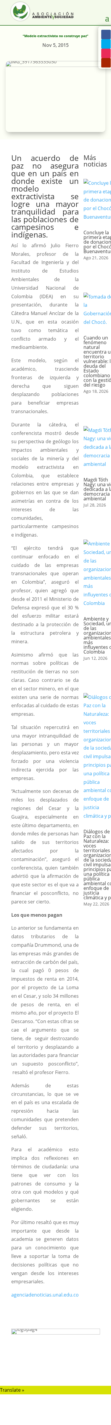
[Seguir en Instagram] (106, 53)
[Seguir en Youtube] (106, 62)
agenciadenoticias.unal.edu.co (45, 1295)
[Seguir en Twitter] (106, 44)
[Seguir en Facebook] (106, 34)
